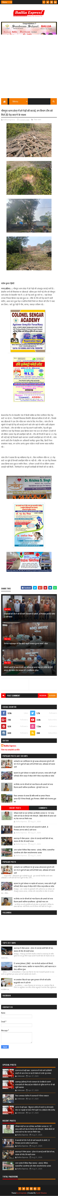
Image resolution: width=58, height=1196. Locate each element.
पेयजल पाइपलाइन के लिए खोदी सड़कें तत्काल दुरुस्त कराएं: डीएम (26, 643)
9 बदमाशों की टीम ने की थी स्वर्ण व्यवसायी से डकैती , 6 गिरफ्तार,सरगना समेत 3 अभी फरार (29, 615)
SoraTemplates (21, 1193)
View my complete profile (10, 749)
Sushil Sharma (41, 1193)
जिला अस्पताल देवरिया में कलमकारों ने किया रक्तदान (32, 1095)
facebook (42, 695)
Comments (43, 808)
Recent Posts (15, 808)
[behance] (55, 2)
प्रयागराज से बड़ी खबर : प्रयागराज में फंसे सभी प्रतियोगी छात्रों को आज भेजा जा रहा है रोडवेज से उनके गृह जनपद (33, 1071)
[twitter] (47, 2)
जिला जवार (37, 119)
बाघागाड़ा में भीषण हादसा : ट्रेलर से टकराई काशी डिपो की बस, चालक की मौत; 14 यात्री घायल (33, 839)
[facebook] (43, 2)
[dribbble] (27, 1188)
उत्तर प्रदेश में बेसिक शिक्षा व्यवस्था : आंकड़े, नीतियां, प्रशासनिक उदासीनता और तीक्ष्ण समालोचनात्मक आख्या (34, 851)
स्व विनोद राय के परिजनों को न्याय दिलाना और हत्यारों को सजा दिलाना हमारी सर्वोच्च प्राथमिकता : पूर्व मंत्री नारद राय (33, 786)
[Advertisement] (29, 68)
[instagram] (51, 2)
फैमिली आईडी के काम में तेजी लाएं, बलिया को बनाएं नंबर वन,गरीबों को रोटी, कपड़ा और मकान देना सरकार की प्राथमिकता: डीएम (28, 669)
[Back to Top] (38, 1188)
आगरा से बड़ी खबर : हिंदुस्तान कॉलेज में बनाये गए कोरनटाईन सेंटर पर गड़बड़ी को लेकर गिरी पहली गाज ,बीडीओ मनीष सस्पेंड (35, 1108)
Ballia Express (10, 745)
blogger (52, 695)
